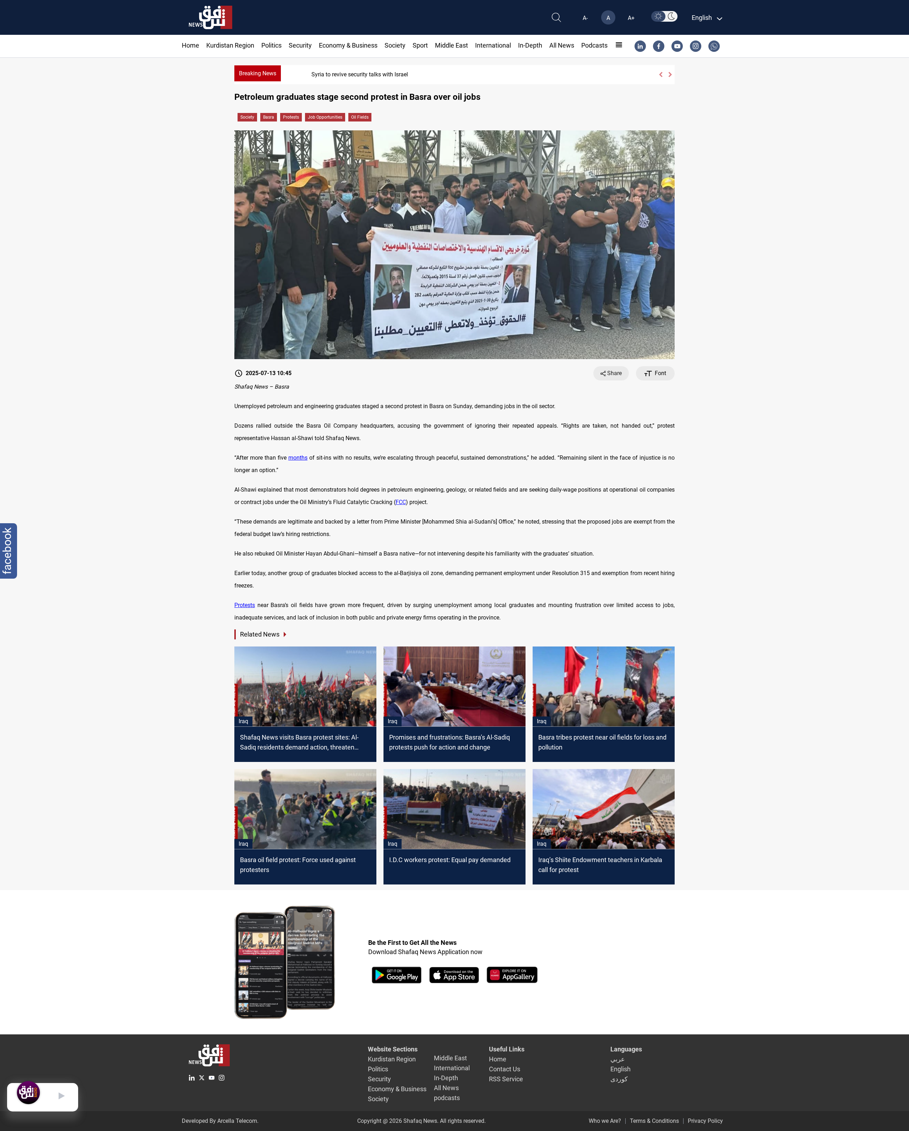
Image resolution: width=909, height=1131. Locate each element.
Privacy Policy (705, 1121)
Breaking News (257, 73)
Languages (626, 1049)
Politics (271, 45)
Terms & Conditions (654, 1121)
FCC (401, 502)
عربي (617, 1059)
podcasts (594, 45)
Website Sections (393, 1049)
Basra (268, 117)
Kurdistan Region (230, 45)
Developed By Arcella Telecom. (220, 1121)
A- (585, 18)
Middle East (451, 45)
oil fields (360, 117)
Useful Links (506, 1049)
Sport (420, 45)
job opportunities (325, 117)
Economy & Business (348, 45)
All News (561, 45)
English (620, 1069)
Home (190, 45)
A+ (631, 18)
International (493, 45)
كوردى (619, 1079)
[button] (660, 74)
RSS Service (506, 1079)
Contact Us (504, 1069)
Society (395, 45)
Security (300, 45)
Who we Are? (605, 1121)
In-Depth (530, 45)
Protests (291, 117)
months (297, 457)
